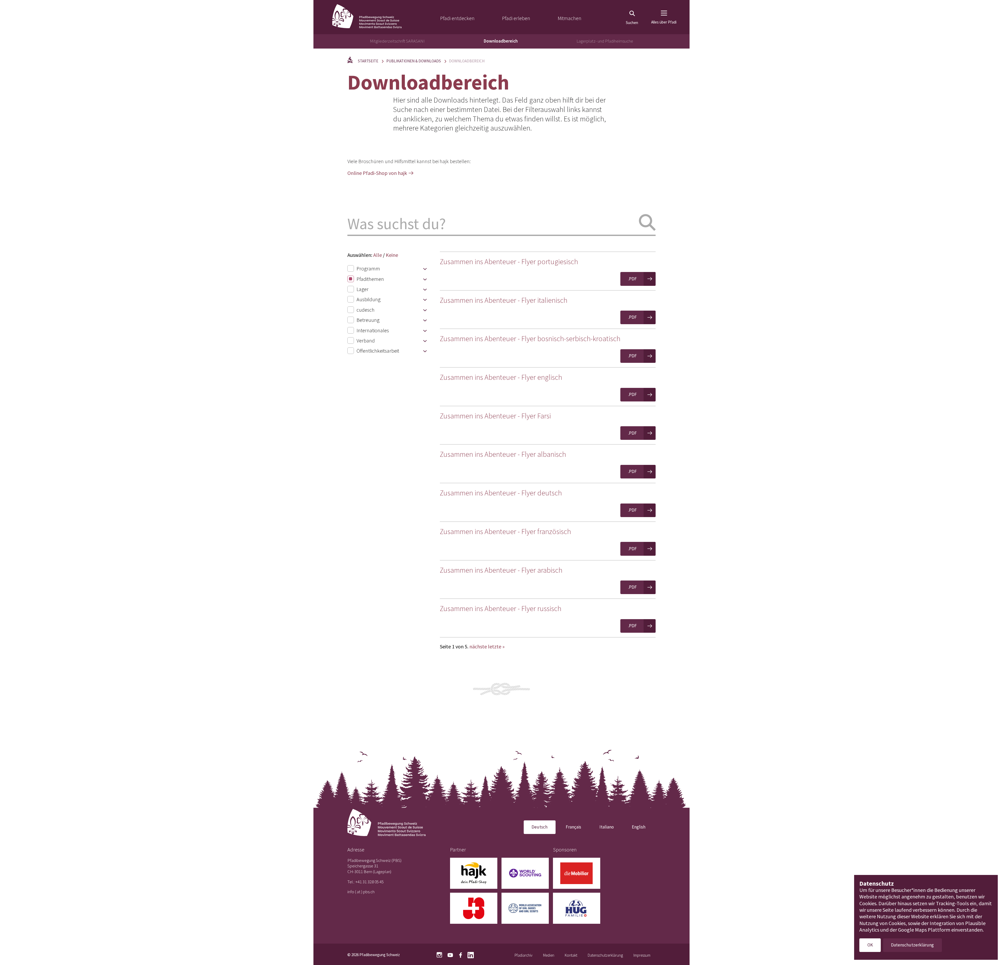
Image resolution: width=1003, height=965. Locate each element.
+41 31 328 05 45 (369, 882)
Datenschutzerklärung (605, 955)
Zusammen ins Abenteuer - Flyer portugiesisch (509, 261)
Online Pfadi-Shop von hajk (377, 173)
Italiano (606, 827)
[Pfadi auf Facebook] (460, 955)
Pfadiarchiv (524, 955)
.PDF (632, 279)
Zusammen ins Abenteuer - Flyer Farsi (495, 416)
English (638, 827)
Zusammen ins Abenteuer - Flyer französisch (505, 531)
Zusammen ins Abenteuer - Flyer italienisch (503, 300)
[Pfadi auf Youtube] (450, 955)
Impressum (641, 955)
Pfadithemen (370, 279)
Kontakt (571, 955)
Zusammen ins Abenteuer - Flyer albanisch (503, 454)
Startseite (368, 60)
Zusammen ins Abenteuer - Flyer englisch (501, 377)
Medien (548, 955)
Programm (368, 268)
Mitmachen (569, 18)
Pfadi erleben (516, 18)
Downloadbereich (501, 41)
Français (573, 827)
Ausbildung (369, 299)
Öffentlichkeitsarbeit (378, 350)
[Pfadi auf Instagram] (439, 954)
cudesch (366, 309)
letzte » (496, 646)
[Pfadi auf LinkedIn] (470, 955)
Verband (366, 340)
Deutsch (539, 827)
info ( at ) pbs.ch (361, 892)
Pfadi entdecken (457, 18)
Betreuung (368, 320)
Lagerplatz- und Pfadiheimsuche (604, 41)
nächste (478, 646)
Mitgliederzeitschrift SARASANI (397, 41)
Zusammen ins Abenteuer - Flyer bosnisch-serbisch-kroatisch (530, 338)
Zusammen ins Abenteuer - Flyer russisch (500, 608)
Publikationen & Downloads (413, 60)
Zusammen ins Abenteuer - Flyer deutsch (501, 493)
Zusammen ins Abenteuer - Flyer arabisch (501, 570)
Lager (363, 289)
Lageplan (382, 871)
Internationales (373, 330)
